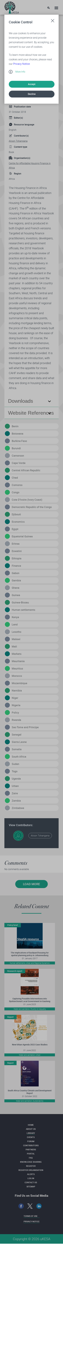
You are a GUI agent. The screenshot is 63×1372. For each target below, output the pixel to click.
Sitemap (31, 1186)
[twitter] (30, 1206)
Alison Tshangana (18, 141)
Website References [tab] (31, 413)
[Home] (11, 7)
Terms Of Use (31, 1216)
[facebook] (21, 1206)
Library (31, 1133)
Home (31, 1124)
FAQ (31, 1157)
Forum (30, 1141)
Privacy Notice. (21, 63)
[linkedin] (39, 1206)
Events (31, 1137)
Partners (31, 1149)
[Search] (48, 8)
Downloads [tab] (20, 401)
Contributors (31, 1145)
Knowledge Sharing (31, 1161)
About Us (31, 1129)
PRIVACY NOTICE (32, 1221)
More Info (20, 71)
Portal (31, 1153)
